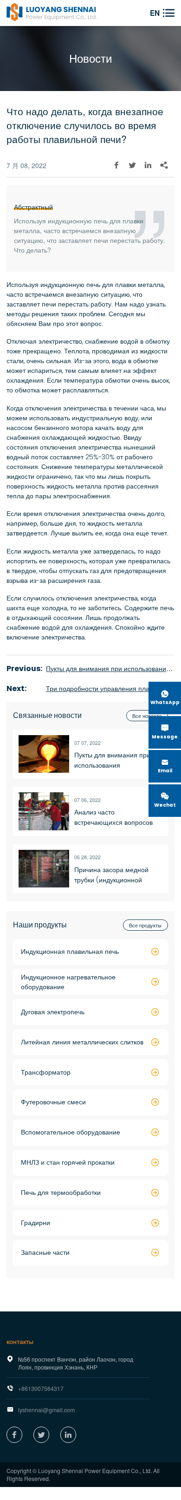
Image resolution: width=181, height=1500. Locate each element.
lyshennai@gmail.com (46, 1410)
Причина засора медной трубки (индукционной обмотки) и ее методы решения (111, 875)
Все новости (147, 715)
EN (155, 13)
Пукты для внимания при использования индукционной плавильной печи (114, 760)
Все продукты (145, 925)
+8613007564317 (41, 1388)
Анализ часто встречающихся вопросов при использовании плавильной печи (113, 818)
